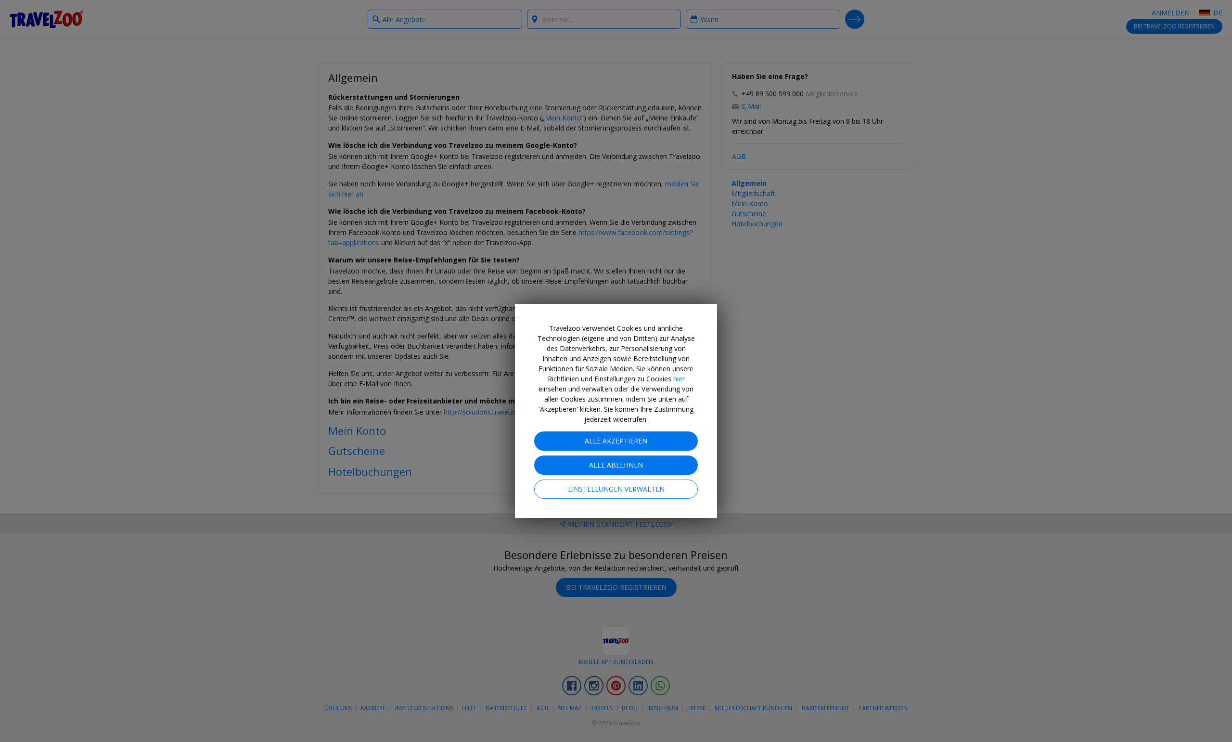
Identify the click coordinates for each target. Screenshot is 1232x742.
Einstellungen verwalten (616, 489)
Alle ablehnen (616, 464)
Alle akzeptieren (616, 440)
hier (679, 378)
